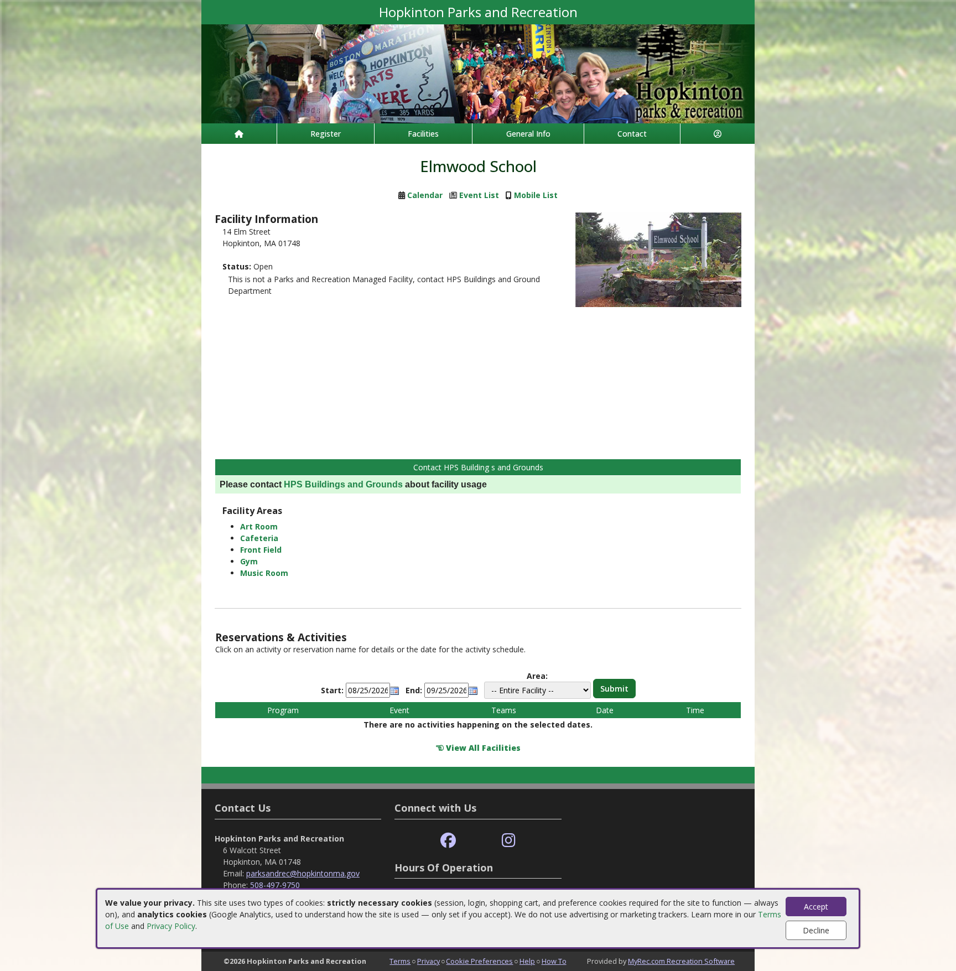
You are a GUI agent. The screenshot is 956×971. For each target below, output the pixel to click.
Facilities (423, 133)
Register (325, 133)
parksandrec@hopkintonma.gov (303, 873)
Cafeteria (259, 538)
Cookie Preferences (479, 961)
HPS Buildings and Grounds (343, 484)
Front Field (261, 549)
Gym (249, 561)
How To (554, 961)
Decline (816, 930)
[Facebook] (448, 841)
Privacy (428, 961)
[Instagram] (509, 841)
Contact (632, 133)
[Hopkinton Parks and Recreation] (478, 72)
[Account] (717, 133)
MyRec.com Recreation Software (681, 961)
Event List (479, 195)
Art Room (259, 526)
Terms (400, 961)
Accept (816, 906)
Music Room (264, 573)
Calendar (425, 195)
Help (527, 961)
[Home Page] (239, 133)
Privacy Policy (171, 926)
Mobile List (536, 195)
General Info (528, 133)
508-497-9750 (275, 885)
